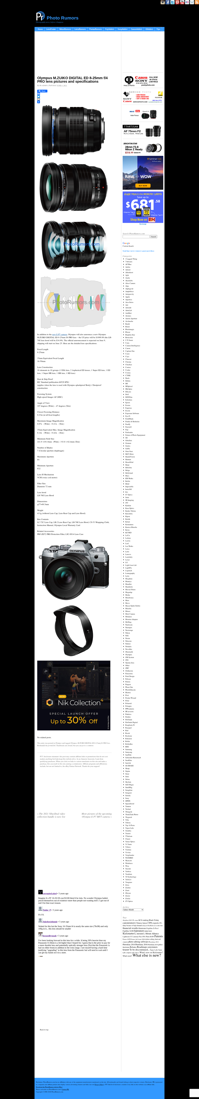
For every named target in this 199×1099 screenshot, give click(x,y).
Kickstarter (128, 933)
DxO (127, 394)
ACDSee (128, 264)
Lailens (128, 538)
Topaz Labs (129, 828)
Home (40, 29)
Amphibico (129, 291)
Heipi (127, 465)
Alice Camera (130, 283)
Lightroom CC (127, 936)
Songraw (128, 793)
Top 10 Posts (130, 825)
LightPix (128, 568)
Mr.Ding (128, 622)
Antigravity (129, 294)
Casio (127, 353)
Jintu (127, 497)
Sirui (127, 776)
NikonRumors (65, 29)
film (161, 925)
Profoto (128, 717)
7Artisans (128, 261)
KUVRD (128, 532)
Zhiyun (128, 893)
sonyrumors (153, 946)
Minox (127, 611)
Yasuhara (128, 874)
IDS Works (129, 478)
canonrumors (129, 922)
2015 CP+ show (133, 920)
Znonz (127, 896)
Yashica (128, 871)
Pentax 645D (127, 939)
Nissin (127, 638)
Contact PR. (65, 1089)
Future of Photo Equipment (135, 435)
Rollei (127, 741)
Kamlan (128, 505)
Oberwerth (129, 652)
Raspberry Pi (130, 725)
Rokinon (128, 738)
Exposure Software (132, 413)
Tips (158, 29)
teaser (126, 949)
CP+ (160, 923)
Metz (127, 600)
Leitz (127, 551)
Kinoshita (129, 513)
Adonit (128, 269)
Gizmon (128, 443)
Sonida (128, 795)
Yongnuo (128, 882)
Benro (127, 326)
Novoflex (128, 649)
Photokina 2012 (154, 942)
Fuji (126, 429)
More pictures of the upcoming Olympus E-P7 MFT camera (97, 815)
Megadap (128, 592)
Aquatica (128, 299)
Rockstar (128, 736)
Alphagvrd (129, 288)
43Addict (149, 29)
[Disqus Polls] (74, 855)
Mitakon (128, 616)
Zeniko (128, 887)
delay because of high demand (132, 925)
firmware (142, 928)
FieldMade (129, 419)
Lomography (130, 573)
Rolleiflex (129, 744)
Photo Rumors (63, 17)
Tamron (128, 806)
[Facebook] (74, 93)
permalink (52, 745)
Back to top (44, 1029)
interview (148, 931)
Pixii (127, 695)
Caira (127, 343)
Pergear (128, 684)
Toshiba (128, 830)
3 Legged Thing (131, 259)
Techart (128, 809)
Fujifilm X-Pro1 (152, 928)
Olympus (58, 743)
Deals (127, 378)
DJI (126, 383)
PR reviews (129, 711)
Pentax (127, 681)
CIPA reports (153, 922)
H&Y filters (129, 454)
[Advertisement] (74, 54)
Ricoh (127, 733)
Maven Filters (130, 589)
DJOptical (129, 386)
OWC (127, 668)
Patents (158, 936)
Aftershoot (129, 272)
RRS (127, 746)
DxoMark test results (154, 925)
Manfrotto (129, 587)
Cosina (128, 372)
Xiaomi (128, 868)
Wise (127, 866)
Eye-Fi (127, 416)
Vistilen (128, 849)
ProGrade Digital (131, 722)
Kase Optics (129, 508)
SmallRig (128, 787)
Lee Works (129, 546)
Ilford (127, 484)
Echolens (128, 400)
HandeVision (130, 456)
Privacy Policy (99, 1084)
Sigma (127, 771)
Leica (127, 549)
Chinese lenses (141, 923)
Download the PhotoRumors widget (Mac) (49, 1087)
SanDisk (128, 755)
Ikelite (127, 481)
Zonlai (127, 898)
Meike (127, 595)
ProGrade (128, 719)
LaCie (127, 535)
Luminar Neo (137, 936)
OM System (129, 657)
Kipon (127, 516)
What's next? (127, 956)
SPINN (127, 801)
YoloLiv (128, 879)
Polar (127, 700)
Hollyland (129, 473)
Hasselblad (129, 462)
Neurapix (128, 627)
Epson (127, 402)
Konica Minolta (131, 527)
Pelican (128, 679)
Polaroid (128, 703)
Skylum (128, 782)
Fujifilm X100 (128, 931)
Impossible (129, 486)
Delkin (127, 381)
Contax (128, 367)
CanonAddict (136, 29)
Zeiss (127, 885)
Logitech (128, 570)
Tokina (128, 822)
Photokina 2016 (141, 944)
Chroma (128, 362)
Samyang (128, 752)
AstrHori (128, 313)
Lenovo (128, 554)
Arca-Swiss (129, 302)
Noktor (128, 643)
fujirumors (139, 930)
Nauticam (128, 624)
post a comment (87, 745)
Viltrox (128, 847)
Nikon (127, 633)
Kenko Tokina (130, 511)
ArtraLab (128, 310)
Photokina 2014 (129, 944)
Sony (127, 798)
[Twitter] (74, 96)
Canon (127, 348)
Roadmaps (142, 946)
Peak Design (129, 676)
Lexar (127, 559)
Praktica (128, 714)
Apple (127, 297)
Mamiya (128, 581)
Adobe (127, 267)
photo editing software (138, 941)
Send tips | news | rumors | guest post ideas (138, 250)
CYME (128, 375)
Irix (126, 492)
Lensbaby (129, 557)
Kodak (127, 519)
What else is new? (147, 955)
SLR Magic (129, 784)
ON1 (127, 660)
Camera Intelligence (132, 345)
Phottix (128, 692)
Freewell (128, 427)
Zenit (127, 890)
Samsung (128, 749)
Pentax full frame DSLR (138, 939)
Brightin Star (130, 334)
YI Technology (130, 877)
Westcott (128, 860)
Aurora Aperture (131, 318)
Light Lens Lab (131, 565)
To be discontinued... (139, 949)
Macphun (128, 578)
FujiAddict (109, 29)
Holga (127, 470)
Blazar (127, 332)
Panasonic (129, 673)
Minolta (128, 608)
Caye (127, 356)
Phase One (129, 687)
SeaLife (128, 763)
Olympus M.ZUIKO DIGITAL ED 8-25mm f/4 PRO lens (90, 743)
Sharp (127, 768)
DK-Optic (128, 389)
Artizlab (128, 307)
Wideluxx (129, 863)
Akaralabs (129, 280)
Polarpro (128, 706)
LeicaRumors (80, 29)
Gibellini (128, 440)
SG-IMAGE (129, 765)
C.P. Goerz (129, 340)
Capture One (130, 351)
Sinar (127, 774)
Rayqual (128, 727)
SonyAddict (122, 29)
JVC (126, 503)
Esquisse (128, 408)
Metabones (129, 597)
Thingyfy (128, 811)
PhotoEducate (130, 690)
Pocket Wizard (130, 698)
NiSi (127, 635)
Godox (127, 446)
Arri (126, 305)
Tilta (127, 820)
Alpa (127, 286)
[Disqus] (74, 923)
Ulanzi (127, 839)
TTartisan (128, 836)
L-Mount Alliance (151, 933)
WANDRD (129, 858)
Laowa (127, 540)
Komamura (129, 524)
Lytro (127, 576)
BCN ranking (143, 920)
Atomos (128, 316)
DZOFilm (128, 397)
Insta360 (128, 489)
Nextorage (129, 630)
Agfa (127, 275)
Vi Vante (128, 844)
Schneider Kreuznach (133, 757)
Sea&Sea (128, 760)
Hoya (127, 475)
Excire (127, 410)
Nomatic (128, 646)
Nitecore (128, 641)
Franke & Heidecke (132, 421)
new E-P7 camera (59, 334)
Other (127, 665)
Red (126, 730)
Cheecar (128, 359)
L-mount (139, 933)
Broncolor (129, 337)
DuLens (128, 391)
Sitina (127, 779)
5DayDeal (126, 920)
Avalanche (129, 321)
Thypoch (128, 817)
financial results (130, 928)
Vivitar (128, 852)
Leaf (127, 543)
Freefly (127, 424)
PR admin (43, 85)
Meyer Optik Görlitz (132, 606)
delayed (144, 925)
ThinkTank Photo (131, 814)
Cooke (127, 370)
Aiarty (127, 278)
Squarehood (129, 803)
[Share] (74, 102)
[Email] (74, 99)
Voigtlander (129, 855)
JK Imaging (129, 500)
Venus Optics (130, 841)
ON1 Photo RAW (148, 936)
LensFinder (51, 29)
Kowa (127, 530)
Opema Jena (129, 662)
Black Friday (154, 920)
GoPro (127, 448)
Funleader (129, 432)
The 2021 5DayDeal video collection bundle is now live (51, 815)
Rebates (133, 947)
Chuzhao (128, 364)
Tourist (128, 833)
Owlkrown (129, 671)
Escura (127, 405)
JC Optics (128, 494)
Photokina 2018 (153, 944)
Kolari (127, 522)
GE (126, 437)
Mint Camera (130, 614)
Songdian (128, 790)
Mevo (127, 603)
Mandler (128, 584)
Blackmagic (129, 329)
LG (126, 562)
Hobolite (128, 467)
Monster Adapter (131, 619)
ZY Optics (129, 901)
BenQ (127, 324)
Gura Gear (129, 451)
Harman (128, 459)
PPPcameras (129, 709)
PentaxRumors (95, 29)
